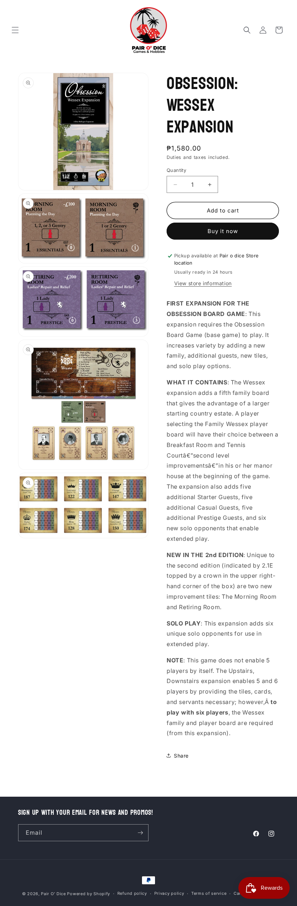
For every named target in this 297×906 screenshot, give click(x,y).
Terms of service (208, 893)
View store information (203, 283)
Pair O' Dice (53, 893)
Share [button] (181, 756)
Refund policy (132, 893)
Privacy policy (169, 893)
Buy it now (223, 231)
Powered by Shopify (88, 893)
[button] (15, 30)
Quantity (176, 170)
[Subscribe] (140, 832)
